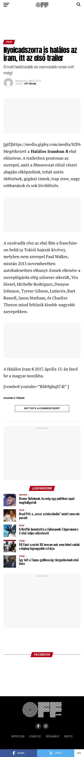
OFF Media (30, 83)
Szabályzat (35, 736)
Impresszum (18, 736)
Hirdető (68, 736)
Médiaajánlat (52, 736)
